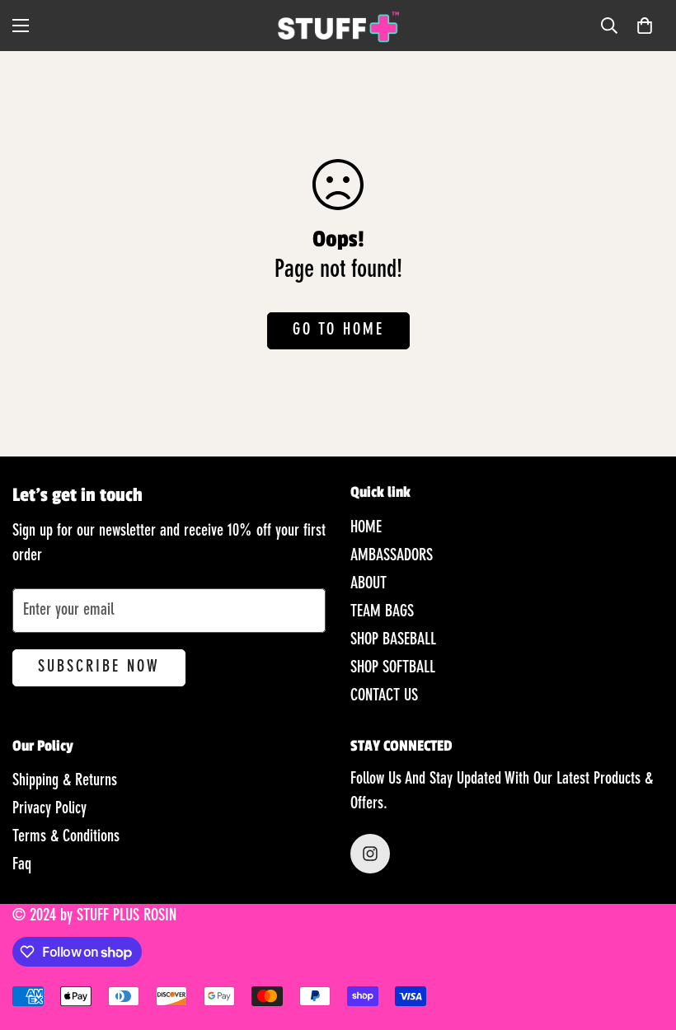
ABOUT (368, 584)
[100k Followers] (370, 853)
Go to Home (338, 330)
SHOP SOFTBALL (392, 668)
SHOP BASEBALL (393, 640)
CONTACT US (384, 696)
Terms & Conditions (66, 837)
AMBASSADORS (391, 556)
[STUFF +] (338, 25)
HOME (366, 528)
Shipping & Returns (64, 781)
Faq (21, 865)
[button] (645, 25)
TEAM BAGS (382, 612)
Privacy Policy (49, 809)
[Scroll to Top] (644, 940)
